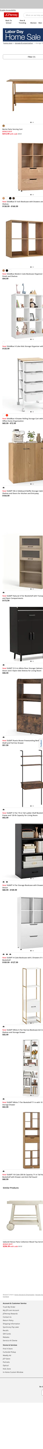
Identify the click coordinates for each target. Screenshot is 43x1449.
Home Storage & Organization (24, 1295)
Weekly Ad (7, 1355)
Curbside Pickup (9, 1352)
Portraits (6, 1362)
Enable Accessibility (8, 10)
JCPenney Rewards (10, 1313)
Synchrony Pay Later (11, 1327)
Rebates (6, 1337)
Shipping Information (11, 1324)
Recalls (5, 1330)
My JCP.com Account (11, 1310)
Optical (6, 1365)
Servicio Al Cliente (10, 1340)
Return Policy (8, 1320)
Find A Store (8, 1348)
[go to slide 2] (33, 122)
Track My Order (9, 1307)
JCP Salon (6, 1359)
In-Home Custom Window (13, 1372)
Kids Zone (7, 1369)
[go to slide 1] (31, 122)
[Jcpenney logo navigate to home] (11, 14)
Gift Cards (7, 1334)
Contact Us (7, 1317)
